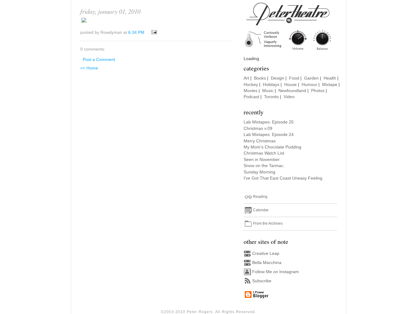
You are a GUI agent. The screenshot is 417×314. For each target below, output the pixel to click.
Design (277, 78)
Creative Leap (265, 253)
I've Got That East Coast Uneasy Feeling (283, 178)
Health (330, 78)
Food (294, 78)
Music (268, 90)
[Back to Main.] (292, 50)
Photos (318, 90)
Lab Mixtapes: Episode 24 (269, 134)
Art (246, 78)
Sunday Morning (259, 172)
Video (289, 97)
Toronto (271, 97)
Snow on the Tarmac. (264, 165)
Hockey (251, 84)
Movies (250, 90)
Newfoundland (292, 90)
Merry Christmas (260, 141)
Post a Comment (99, 59)
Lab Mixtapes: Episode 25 (269, 122)
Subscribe (261, 281)
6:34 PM (136, 32)
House (290, 84)
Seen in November (262, 159)
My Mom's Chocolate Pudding (272, 147)
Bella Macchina (266, 262)
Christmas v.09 (258, 128)
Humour (309, 84)
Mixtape (329, 84)
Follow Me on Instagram (275, 271)
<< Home (89, 68)
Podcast (251, 97)
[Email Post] (153, 32)
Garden (311, 78)
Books (260, 78)
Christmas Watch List (264, 153)
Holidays (271, 84)
